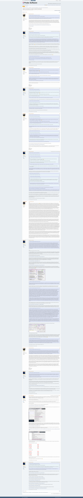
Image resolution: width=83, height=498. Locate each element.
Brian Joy (24, 67)
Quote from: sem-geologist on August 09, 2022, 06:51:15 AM (35, 241)
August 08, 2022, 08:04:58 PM (31, 67)
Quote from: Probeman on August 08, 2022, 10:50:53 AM (35, 464)
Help (55, 497)
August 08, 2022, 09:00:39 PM (31, 151)
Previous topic (56, 10)
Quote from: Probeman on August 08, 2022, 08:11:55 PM (35, 130)
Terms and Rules (57, 497)
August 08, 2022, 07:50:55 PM (31, 31)
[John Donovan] (23, 37)
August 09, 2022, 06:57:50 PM (31, 371)
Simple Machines (26, 497)
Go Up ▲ (60, 497)
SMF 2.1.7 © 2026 (23, 497)
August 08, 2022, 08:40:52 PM (31, 113)
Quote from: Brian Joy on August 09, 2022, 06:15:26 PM (34, 372)
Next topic (59, 10)
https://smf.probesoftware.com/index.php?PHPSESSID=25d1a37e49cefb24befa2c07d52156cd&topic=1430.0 (40, 58)
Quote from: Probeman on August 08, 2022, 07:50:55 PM (35, 68)
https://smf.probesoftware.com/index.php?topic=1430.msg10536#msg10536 (36, 144)
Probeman (24, 31)
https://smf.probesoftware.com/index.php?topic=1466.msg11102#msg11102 (36, 477)
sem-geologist (25, 201)
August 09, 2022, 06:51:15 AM (31, 201)
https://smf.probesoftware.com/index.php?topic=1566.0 (34, 485)
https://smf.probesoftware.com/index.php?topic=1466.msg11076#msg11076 (36, 385)
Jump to (52, 493)
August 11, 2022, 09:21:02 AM (31, 395)
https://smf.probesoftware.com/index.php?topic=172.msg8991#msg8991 (36, 304)
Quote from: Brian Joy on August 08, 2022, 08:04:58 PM (34, 89)
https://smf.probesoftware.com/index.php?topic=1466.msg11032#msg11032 (36, 256)
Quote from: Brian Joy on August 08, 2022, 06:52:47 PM (34, 32)
